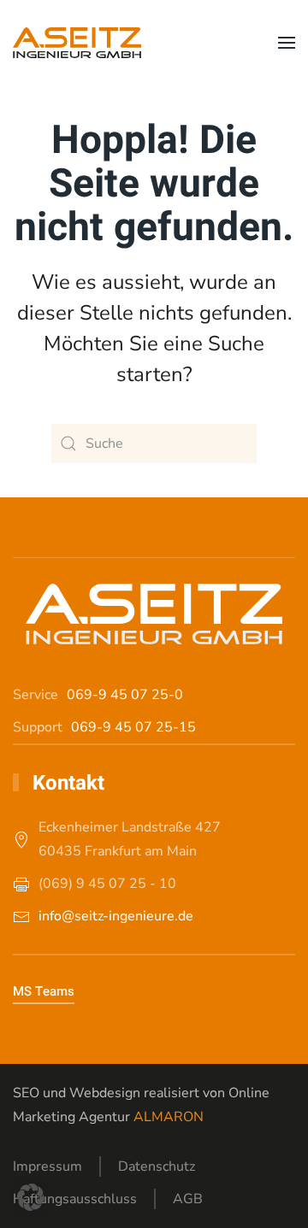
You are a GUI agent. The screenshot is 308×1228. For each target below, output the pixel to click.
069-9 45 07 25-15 (133, 727)
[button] (286, 43)
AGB (188, 1199)
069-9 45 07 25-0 (125, 694)
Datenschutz (156, 1166)
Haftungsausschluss (75, 1199)
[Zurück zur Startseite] (77, 43)
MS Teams (43, 991)
